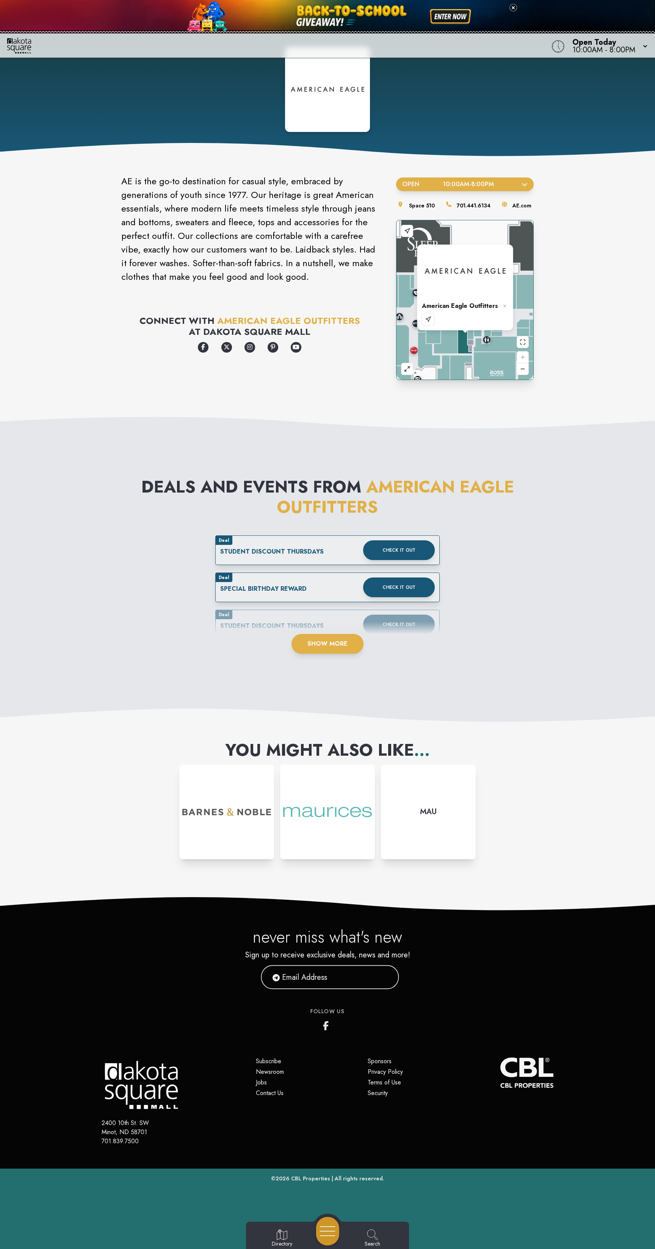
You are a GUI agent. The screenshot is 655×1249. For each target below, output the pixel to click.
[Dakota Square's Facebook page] (327, 1024)
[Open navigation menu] (327, 1231)
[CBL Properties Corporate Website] (500, 1073)
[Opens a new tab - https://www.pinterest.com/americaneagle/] (273, 347)
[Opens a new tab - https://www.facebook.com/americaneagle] (203, 347)
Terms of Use (384, 1082)
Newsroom (270, 1071)
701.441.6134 (473, 205)
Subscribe (268, 1061)
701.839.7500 (120, 1141)
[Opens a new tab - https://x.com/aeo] (226, 347)
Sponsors (380, 1061)
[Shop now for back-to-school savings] (450, 16)
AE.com (521, 205)
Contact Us (270, 1093)
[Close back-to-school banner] (513, 7)
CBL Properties (310, 1178)
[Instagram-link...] (226, 811)
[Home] (247, 45)
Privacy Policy (385, 1071)
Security (378, 1093)
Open (448, 184)
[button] (607, 45)
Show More (327, 643)
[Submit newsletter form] (384, 977)
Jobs (261, 1082)
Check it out (398, 550)
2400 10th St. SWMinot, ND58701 (125, 1127)
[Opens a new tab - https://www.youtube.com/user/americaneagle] (296, 347)
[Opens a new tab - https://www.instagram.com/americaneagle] (249, 347)
